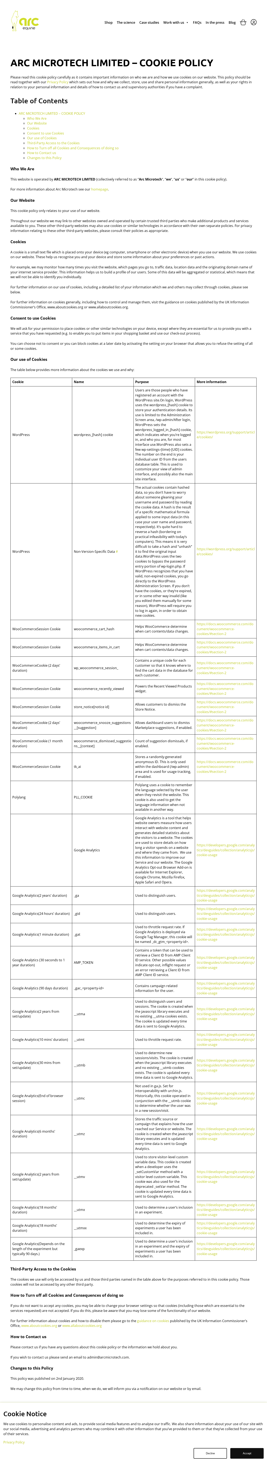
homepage (99, 189)
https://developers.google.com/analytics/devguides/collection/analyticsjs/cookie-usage (226, 850)
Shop (109, 22)
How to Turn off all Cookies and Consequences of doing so (73, 148)
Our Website (37, 123)
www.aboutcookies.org (39, 1325)
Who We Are (37, 118)
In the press (215, 22)
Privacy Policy (57, 82)
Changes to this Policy (44, 158)
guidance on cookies (153, 1321)
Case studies (149, 22)
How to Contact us (41, 153)
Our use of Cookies (42, 138)
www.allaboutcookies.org (82, 1325)
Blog (232, 22)
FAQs (197, 22)
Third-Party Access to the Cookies (53, 143)
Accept (247, 1453)
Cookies (33, 128)
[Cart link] (243, 23)
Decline (210, 1453)
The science (126, 22)
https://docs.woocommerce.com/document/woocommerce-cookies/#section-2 (225, 629)
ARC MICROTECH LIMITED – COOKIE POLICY (52, 113)
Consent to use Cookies (45, 133)
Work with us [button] (173, 22)
